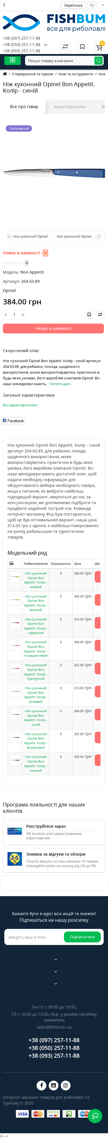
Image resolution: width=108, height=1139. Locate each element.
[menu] (12, 60)
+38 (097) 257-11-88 (21, 38)
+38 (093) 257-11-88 (21, 50)
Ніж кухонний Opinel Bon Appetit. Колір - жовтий (36, 580)
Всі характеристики (20, 405)
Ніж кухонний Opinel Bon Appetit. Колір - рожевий (36, 695)
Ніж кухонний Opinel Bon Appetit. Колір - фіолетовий (36, 741)
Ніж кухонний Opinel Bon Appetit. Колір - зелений (36, 603)
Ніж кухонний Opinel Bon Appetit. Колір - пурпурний (36, 672)
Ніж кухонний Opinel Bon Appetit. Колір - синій (36, 718)
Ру (92, 5)
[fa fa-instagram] (66, 1085)
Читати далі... (61, 383)
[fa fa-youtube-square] (53, 1085)
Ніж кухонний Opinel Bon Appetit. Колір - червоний (36, 626)
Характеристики (70, 106)
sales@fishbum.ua (54, 1027)
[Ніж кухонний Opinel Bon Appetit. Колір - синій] (54, 173)
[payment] (22, 1114)
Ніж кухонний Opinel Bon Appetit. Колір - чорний (36, 763)
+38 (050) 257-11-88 (21, 44)
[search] (98, 61)
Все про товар (24, 106)
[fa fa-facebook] (41, 1085)
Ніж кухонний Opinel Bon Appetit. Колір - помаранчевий (36, 649)
